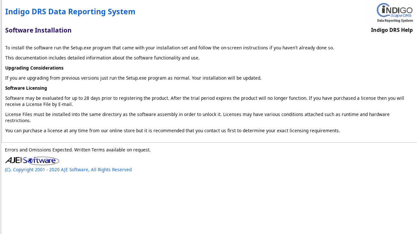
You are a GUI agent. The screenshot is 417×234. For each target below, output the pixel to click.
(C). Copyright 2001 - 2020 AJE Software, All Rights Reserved (68, 169)
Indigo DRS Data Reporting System (70, 11)
